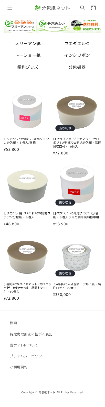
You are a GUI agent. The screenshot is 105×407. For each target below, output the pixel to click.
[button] (9, 7)
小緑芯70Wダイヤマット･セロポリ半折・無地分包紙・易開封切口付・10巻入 (28, 287)
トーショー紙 (28, 55)
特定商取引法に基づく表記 (31, 333)
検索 (13, 322)
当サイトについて (24, 344)
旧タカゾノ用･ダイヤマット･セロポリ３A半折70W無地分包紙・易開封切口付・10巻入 (77, 142)
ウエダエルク (77, 43)
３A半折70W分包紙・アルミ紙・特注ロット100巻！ (77, 286)
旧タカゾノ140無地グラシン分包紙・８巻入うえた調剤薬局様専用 (76, 215)
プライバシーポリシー (27, 355)
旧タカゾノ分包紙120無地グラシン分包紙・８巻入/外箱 (26, 140)
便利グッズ (28, 67)
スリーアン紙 (28, 43)
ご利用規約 (19, 366)
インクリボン (77, 55)
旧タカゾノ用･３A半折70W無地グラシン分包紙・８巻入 (27, 215)
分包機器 (77, 67)
